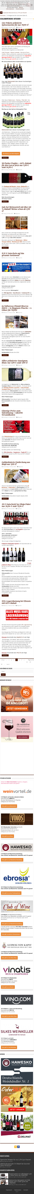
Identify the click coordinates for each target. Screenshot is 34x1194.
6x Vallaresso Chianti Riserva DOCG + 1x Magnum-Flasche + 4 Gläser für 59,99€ (16, 308)
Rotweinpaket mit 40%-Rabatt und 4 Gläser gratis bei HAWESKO (20, 1174)
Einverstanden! (20, 9)
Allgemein (20, 27)
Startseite (2, 15)
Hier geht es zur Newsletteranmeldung (12, 923)
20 (30, 662)
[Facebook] (18, 1147)
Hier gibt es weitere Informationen (11, 934)
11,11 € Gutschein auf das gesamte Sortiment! (13, 254)
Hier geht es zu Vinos (7, 836)
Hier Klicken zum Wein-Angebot (11, 153)
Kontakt (26, 1190)
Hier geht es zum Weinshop (9, 1047)
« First (2, 660)
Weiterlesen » (5, 157)
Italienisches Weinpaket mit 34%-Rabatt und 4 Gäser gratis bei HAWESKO (19, 1181)
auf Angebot (19, 529)
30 (1, 664)
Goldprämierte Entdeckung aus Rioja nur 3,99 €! (16, 463)
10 (27, 662)
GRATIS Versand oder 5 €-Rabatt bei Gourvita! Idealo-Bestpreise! (15, 1164)
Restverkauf (9, 236)
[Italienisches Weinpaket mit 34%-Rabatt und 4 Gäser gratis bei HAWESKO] (4, 1182)
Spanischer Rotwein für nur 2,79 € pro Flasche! (15, 12)
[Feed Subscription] (33, 19)
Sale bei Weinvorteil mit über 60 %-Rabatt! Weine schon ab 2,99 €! (16, 209)
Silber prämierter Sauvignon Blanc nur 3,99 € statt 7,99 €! (15, 361)
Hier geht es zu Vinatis (8, 987)
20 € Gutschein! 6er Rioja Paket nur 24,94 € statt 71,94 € (16, 505)
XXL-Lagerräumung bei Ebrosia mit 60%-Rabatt (16, 602)
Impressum (9, 1190)
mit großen (22, 280)
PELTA (19, 653)
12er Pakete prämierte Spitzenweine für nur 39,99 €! (15, 24)
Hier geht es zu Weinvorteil (9, 806)
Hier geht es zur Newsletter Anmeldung (12, 859)
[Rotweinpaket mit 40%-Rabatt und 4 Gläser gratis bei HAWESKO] (4, 1175)
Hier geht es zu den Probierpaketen (11, 893)
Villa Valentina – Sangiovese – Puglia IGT (15, 452)
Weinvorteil (11, 81)
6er (27, 331)
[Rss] (15, 1147)
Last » (8, 664)
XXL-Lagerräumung (26, 624)
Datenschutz (17, 1190)
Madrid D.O (20, 637)
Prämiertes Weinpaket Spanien (10, 543)
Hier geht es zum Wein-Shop (9, 957)
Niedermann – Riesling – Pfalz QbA (17, 100)
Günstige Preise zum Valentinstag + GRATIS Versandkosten (12, 413)
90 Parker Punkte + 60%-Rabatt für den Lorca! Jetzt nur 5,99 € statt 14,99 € (16, 165)
